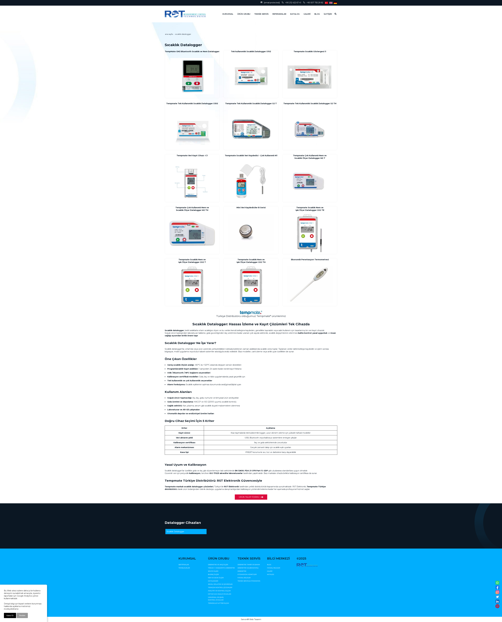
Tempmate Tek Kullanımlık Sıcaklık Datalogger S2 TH (309, 103)
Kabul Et (10, 615)
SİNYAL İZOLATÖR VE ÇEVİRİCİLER (220, 584)
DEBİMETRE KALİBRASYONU (248, 568)
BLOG (269, 565)
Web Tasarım (255, 619)
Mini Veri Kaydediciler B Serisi (251, 207)
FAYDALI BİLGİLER (244, 578)
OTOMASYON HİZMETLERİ (247, 574)
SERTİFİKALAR (183, 565)
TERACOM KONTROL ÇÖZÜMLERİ (220, 587)
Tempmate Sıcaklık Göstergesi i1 (310, 51)
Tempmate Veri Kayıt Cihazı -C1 (192, 155)
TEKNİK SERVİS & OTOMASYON (249, 581)
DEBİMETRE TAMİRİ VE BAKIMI (249, 565)
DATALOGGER (213, 581)
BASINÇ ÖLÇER (213, 574)
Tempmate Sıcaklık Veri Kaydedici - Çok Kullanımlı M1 (251, 155)
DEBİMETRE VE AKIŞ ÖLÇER (218, 565)
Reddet (22, 615)
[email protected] (272, 2)
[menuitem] (226, 14)
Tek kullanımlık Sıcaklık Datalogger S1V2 (251, 51)
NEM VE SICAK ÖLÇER (216, 578)
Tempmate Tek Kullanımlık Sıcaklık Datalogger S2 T (251, 103)
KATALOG (270, 574)
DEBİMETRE (242, 571)
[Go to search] (334, 13)
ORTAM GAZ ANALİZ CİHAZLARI (219, 594)
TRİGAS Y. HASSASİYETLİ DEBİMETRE (221, 568)
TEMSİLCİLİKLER (184, 568)
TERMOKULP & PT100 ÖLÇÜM (218, 603)
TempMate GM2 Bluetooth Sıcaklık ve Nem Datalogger (192, 51)
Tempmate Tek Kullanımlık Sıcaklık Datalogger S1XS (192, 103)
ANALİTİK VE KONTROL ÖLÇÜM (219, 591)
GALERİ (269, 571)
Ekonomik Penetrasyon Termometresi (310, 259)
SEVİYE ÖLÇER (213, 571)
